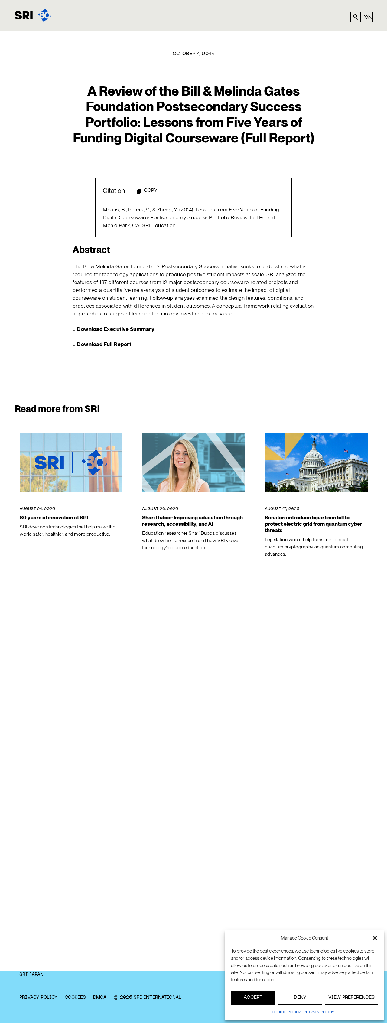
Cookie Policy (286, 1012)
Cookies (75, 997)
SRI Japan (31, 974)
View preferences (351, 997)
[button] (375, 938)
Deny (300, 997)
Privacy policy (319, 1012)
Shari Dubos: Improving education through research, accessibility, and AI (192, 521)
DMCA (99, 997)
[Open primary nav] (367, 17)
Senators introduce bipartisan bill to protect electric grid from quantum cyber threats (313, 524)
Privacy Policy (38, 997)
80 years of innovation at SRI (54, 518)
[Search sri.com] (355, 17)
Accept (253, 997)
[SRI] (33, 15)
